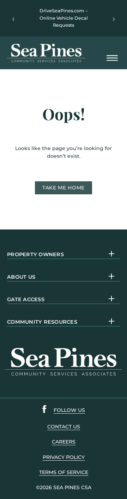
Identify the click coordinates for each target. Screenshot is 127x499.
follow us (69, 410)
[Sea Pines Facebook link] (44, 410)
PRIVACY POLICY (64, 457)
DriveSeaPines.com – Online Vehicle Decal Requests (64, 18)
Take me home (63, 187)
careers (63, 442)
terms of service (63, 472)
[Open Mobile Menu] (112, 58)
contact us (63, 426)
